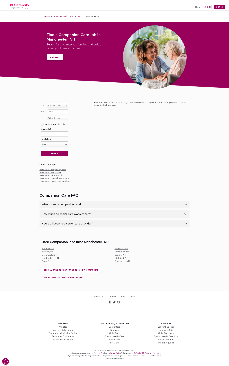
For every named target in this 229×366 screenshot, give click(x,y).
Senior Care (114, 339)
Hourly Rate (46, 139)
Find (42, 105)
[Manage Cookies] (5, 361)
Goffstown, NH (121, 251)
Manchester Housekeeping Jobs (54, 181)
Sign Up (219, 7)
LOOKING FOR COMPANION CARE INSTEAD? (64, 277)
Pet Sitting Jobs (166, 342)
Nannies (114, 330)
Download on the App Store (114, 313)
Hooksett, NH (121, 248)
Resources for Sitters (62, 339)
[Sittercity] (19, 6)
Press (132, 296)
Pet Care (114, 342)
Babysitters (114, 326)
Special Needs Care (114, 336)
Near (42, 111)
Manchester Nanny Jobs (50, 172)
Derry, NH (46, 261)
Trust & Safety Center (63, 330)
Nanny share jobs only (55, 124)
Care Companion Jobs (64, 16)
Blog (123, 296)
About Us (98, 296)
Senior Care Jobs (166, 339)
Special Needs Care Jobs (166, 336)
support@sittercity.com (114, 358)
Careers (112, 296)
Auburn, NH (48, 251)
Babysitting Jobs (166, 326)
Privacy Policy (115, 353)
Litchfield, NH (121, 258)
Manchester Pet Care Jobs (51, 175)
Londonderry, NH (50, 258)
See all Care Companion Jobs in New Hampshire (71, 270)
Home (47, 16)
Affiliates (63, 326)
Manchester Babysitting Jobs (52, 169)
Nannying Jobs (166, 330)
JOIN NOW (55, 57)
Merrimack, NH (49, 254)
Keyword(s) (46, 129)
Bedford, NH (48, 248)
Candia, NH (120, 254)
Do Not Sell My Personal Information (147, 353)
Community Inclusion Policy (63, 333)
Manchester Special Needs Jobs (54, 178)
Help (197, 7)
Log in (207, 7)
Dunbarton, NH (122, 261)
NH (79, 16)
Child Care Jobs (166, 333)
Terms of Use (98, 353)
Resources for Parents (63, 336)
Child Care (114, 333)
